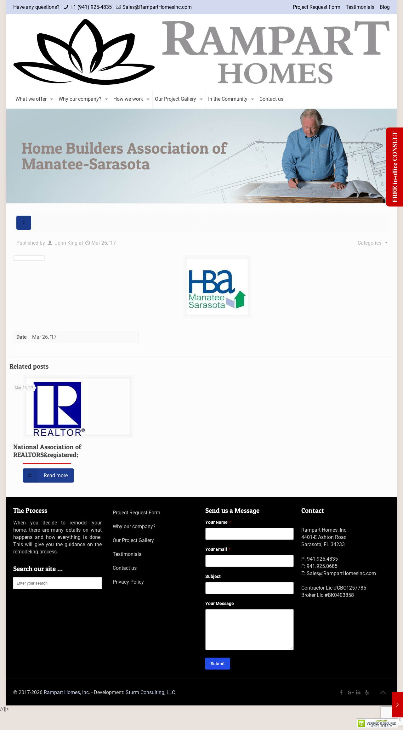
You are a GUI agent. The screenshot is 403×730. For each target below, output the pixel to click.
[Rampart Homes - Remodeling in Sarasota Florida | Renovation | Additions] (201, 52)
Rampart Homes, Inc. (67, 692)
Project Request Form (316, 7)
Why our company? (134, 526)
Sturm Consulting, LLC (150, 692)
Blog (385, 7)
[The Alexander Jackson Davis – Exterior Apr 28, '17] (397, 704)
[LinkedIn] (358, 692)
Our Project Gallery (133, 540)
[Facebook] (341, 692)
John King (66, 243)
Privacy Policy (128, 582)
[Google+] (350, 692)
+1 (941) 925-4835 (91, 7)
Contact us (125, 568)
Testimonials (360, 7)
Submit (218, 663)
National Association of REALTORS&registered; (47, 451)
